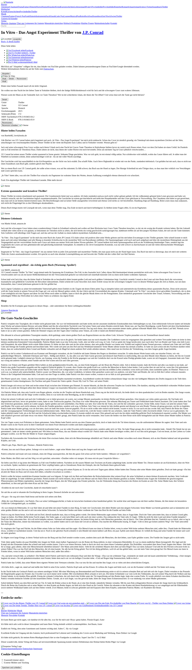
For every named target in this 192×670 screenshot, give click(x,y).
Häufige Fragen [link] (87, 23)
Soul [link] (91, 16)
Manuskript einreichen (38, 613)
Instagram (29, 57)
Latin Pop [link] (60, 16)
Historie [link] (33, 7)
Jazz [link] (48, 16)
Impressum (37, 649)
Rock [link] (87, 16)
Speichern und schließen (11, 668)
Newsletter (13, 615)
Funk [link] (27, 16)
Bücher (4, 610)
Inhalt (4, 81)
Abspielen (6, 74)
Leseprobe (17, 39)
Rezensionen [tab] (22, 79)
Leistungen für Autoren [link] (34, 23)
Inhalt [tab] (4, 79)
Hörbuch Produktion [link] (71, 23)
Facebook (29, 50)
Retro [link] (82, 16)
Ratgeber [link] (118, 7)
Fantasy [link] (26, 7)
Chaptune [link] (14, 7)
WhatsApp (29, 55)
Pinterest (27, 60)
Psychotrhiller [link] (108, 7)
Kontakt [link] (113, 23)
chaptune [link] (12, 23)
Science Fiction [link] (146, 7)
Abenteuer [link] (5, 7)
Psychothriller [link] (97, 7)
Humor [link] (45, 7)
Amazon (4, 310)
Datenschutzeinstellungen (11, 649)
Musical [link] (73, 16)
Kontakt (21, 615)
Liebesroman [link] (79, 7)
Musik (19, 610)
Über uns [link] (20, 23)
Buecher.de (13, 310)
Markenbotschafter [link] (102, 23)
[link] (4, 4)
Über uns (5, 613)
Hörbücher (12, 610)
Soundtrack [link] (157, 7)
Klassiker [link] (51, 7)
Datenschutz (48, 69)
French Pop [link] (20, 16)
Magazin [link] (4, 23)
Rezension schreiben (10, 125)
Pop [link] (78, 16)
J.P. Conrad (92, 32)
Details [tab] (11, 79)
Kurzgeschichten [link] (67, 7)
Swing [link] (113, 16)
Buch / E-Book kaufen (10, 41)
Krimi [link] (57, 7)
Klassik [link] (53, 16)
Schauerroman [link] (134, 7)
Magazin (4, 615)
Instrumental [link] (41, 16)
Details (4, 100)
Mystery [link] (88, 7)
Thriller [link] (165, 7)
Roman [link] (125, 7)
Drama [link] (20, 7)
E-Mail (34, 62)
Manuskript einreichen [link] (54, 23)
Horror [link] (39, 7)
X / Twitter (30, 53)
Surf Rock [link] (106, 16)
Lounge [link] (67, 16)
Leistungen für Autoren (18, 613)
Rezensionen (7, 123)
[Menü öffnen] (2, 2)
